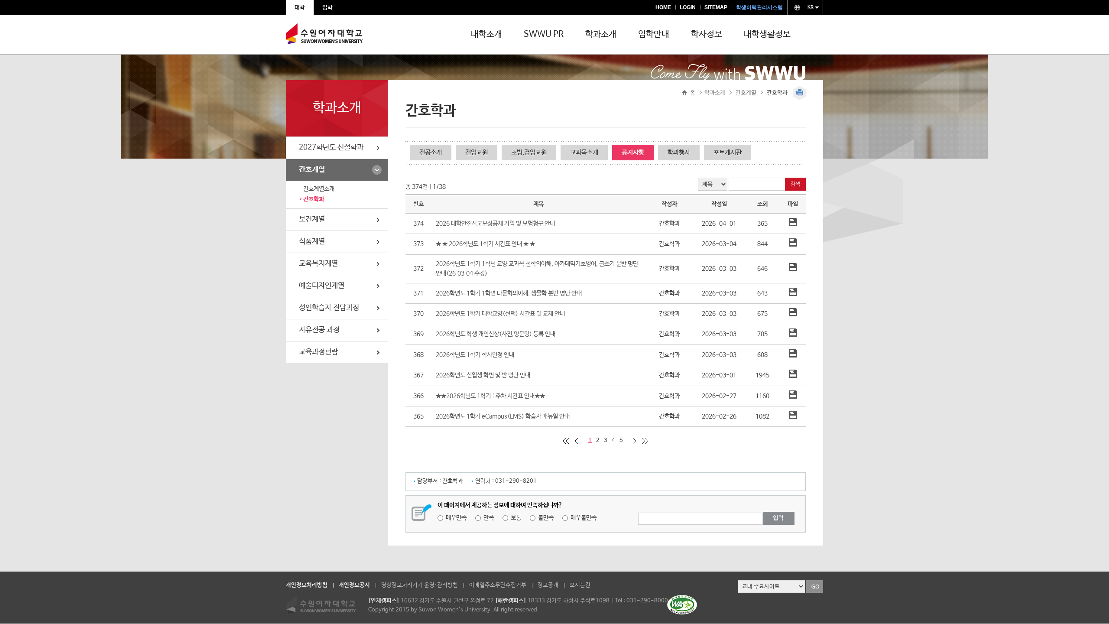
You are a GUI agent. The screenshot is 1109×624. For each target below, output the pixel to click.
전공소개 (430, 152)
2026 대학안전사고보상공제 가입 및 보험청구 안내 (495, 223)
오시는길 (580, 585)
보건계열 (312, 219)
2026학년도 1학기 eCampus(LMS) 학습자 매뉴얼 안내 (503, 416)
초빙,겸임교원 (529, 152)
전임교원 (476, 152)
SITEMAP (715, 7)
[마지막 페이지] (645, 441)
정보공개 (548, 585)
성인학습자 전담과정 (329, 308)
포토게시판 (727, 152)
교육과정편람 (318, 352)
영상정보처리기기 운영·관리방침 (419, 585)
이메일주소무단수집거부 (497, 585)
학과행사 (679, 152)
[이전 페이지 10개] (576, 441)
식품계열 (312, 241)
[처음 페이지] (565, 441)
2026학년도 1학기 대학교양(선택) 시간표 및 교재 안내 (500, 313)
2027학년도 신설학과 (331, 147)
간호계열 (312, 170)
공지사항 (633, 152)
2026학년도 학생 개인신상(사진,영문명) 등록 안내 (495, 334)
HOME (663, 7)
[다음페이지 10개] (634, 441)
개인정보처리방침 (307, 585)
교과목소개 (584, 152)
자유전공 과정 (319, 330)
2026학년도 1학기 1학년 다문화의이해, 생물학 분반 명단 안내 (509, 293)
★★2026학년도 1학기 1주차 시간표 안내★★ (490, 396)
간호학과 (313, 199)
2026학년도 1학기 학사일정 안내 (475, 354)
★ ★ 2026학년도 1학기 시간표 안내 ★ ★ (485, 243)
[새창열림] (682, 612)
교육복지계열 (318, 264)
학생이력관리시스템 (759, 7)
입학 (327, 7)
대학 (300, 7)
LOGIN (688, 7)
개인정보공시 (354, 585)
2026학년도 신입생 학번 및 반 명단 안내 (483, 375)
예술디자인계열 (321, 286)
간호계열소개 (318, 188)
